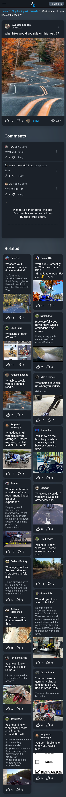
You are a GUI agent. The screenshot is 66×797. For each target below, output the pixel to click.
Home (5, 11)
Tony (11, 147)
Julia (11, 184)
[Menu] (58, 26)
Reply (20, 157)
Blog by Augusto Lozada (25, 11)
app (50, 210)
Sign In (58, 4)
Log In (26, 210)
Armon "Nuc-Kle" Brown (21, 165)
